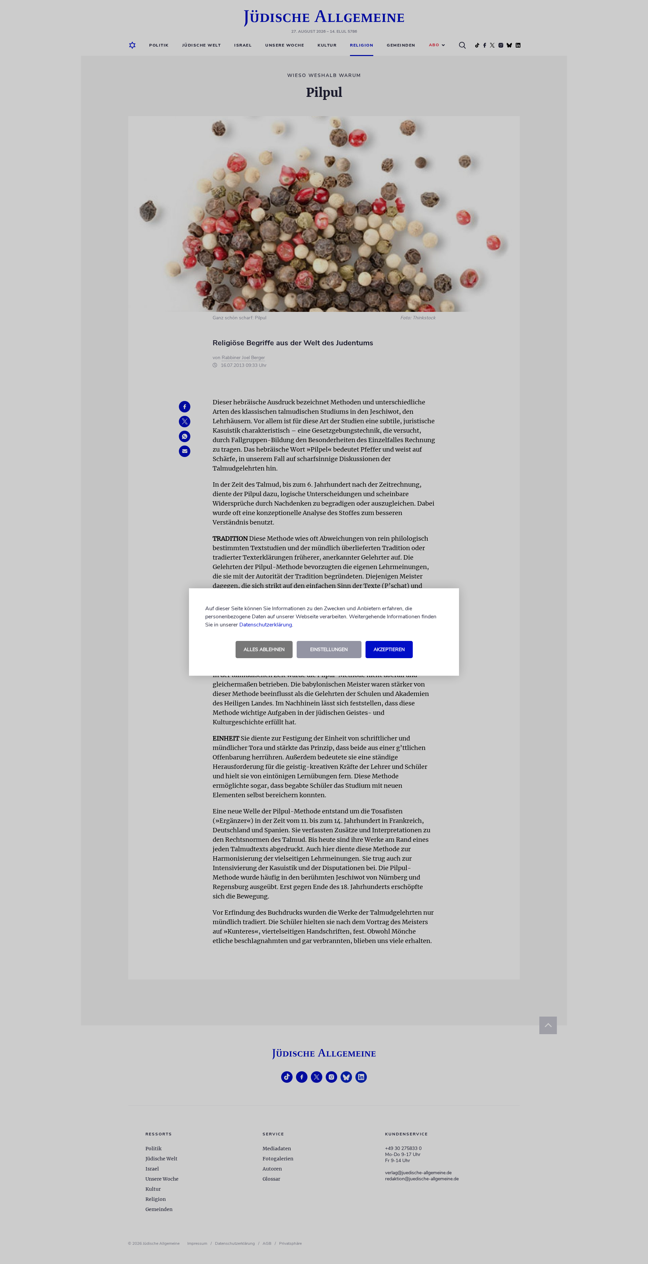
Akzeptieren (389, 649)
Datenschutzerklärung (265, 624)
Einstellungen (329, 649)
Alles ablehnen (264, 649)
